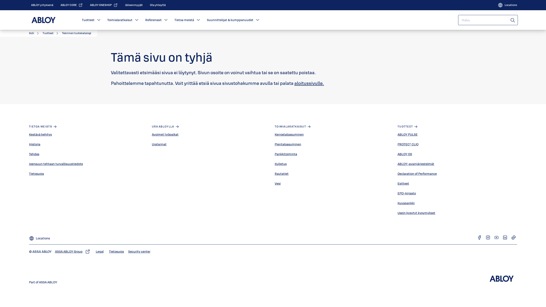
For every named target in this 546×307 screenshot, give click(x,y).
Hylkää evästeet (302, 67)
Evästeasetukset (194, 64)
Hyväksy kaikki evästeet (345, 67)
